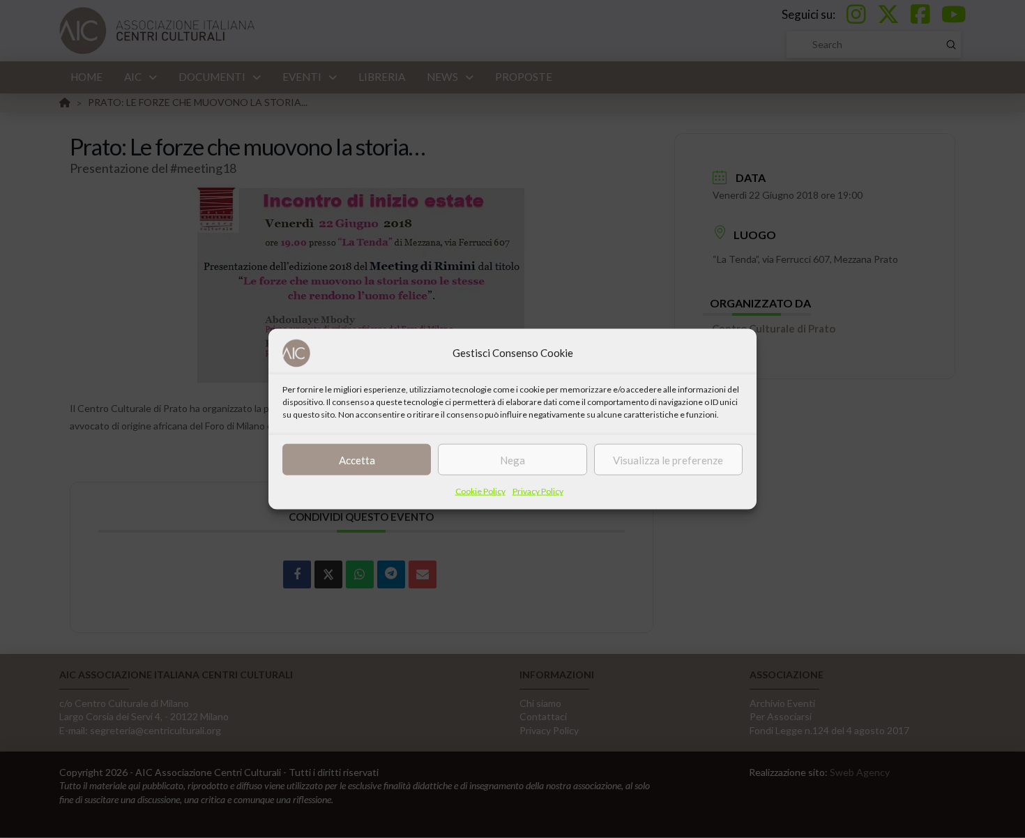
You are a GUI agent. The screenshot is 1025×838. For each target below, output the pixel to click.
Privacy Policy (537, 491)
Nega (512, 459)
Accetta (357, 459)
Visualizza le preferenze (668, 459)
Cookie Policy (480, 491)
